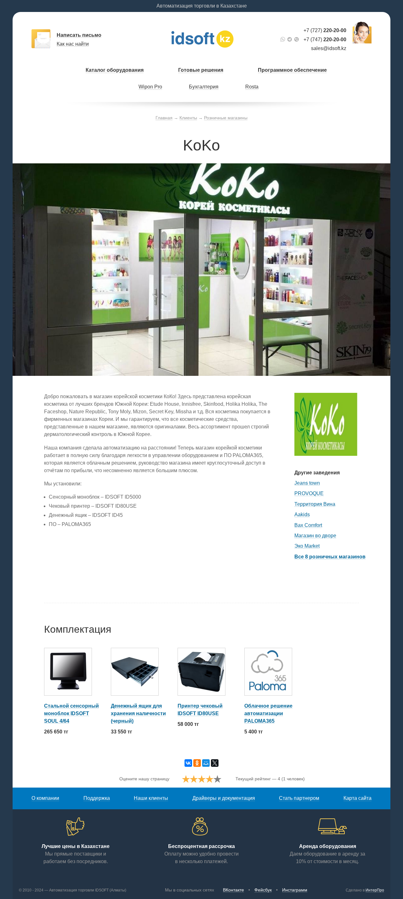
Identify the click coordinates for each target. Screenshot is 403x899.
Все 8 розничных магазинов (330, 556)
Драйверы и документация (223, 798)
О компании (45, 798)
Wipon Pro (150, 86)
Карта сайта (357, 798)
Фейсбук (263, 889)
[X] (215, 763)
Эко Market (307, 546)
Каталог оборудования (115, 70)
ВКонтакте (233, 889)
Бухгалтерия (204, 86)
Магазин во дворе (315, 535)
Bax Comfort (308, 525)
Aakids (302, 514)
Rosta (251, 86)
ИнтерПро (375, 890)
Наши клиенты (151, 798)
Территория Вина (314, 504)
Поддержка (96, 798)
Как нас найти (73, 44)
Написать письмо (79, 35)
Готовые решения (200, 70)
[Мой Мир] (206, 763)
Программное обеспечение (292, 70)
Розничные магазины (225, 117)
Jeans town (307, 483)
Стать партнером (299, 798)
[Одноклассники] (197, 763)
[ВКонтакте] (188, 763)
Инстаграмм (294, 889)
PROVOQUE (309, 493)
